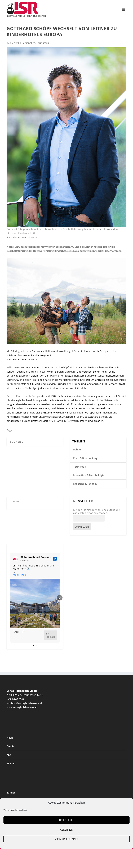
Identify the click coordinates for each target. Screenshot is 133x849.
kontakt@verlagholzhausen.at (24, 703)
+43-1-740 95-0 (15, 699)
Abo (9, 755)
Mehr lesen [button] (19, 575)
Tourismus (43, 43)
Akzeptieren (66, 820)
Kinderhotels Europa (28, 396)
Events (10, 746)
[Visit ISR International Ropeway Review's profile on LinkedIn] (16, 559)
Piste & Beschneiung (85, 458)
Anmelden (82, 526)
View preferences (66, 839)
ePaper (11, 763)
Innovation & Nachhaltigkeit (90, 475)
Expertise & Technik (85, 483)
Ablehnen (66, 829)
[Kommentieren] (22, 635)
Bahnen (77, 449)
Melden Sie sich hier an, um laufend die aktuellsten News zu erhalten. (96, 511)
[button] (10, 597)
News (10, 737)
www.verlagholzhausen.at (22, 707)
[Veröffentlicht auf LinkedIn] (55, 559)
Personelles (28, 43)
